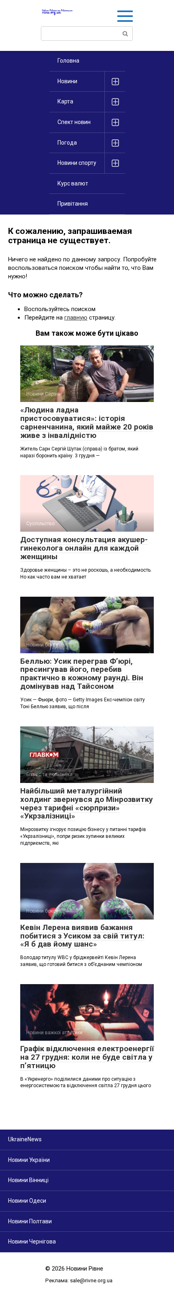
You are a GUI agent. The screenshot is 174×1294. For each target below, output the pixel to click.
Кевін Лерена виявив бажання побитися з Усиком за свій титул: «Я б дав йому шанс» (82, 936)
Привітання (72, 203)
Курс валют (72, 183)
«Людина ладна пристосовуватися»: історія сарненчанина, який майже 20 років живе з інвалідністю (86, 422)
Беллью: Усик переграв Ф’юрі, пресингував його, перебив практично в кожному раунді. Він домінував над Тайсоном (81, 673)
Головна (68, 60)
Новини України (29, 1160)
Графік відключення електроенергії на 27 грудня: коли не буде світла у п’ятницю (87, 1057)
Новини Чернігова (32, 1241)
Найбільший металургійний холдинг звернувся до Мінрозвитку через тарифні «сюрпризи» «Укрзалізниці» (86, 803)
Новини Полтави (30, 1221)
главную (75, 317)
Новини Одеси (27, 1200)
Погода (67, 142)
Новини (67, 81)
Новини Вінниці (28, 1180)
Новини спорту (76, 163)
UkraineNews (25, 1139)
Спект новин (74, 122)
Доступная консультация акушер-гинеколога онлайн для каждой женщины (84, 548)
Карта (65, 101)
